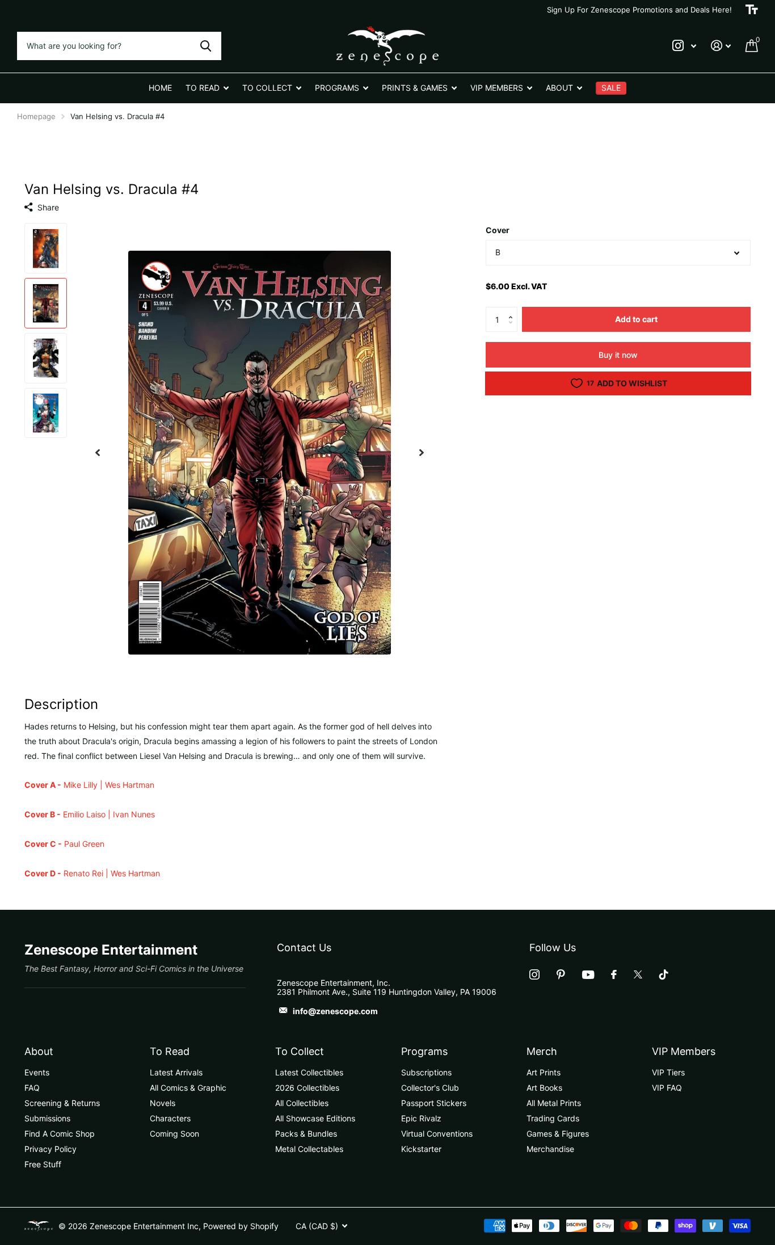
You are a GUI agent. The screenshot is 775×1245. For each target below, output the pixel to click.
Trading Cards (553, 1118)
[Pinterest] (561, 974)
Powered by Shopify (241, 1226)
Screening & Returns (62, 1103)
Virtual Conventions (437, 1133)
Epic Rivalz (421, 1118)
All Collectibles (301, 1103)
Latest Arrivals (176, 1072)
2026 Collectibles (307, 1087)
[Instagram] (534, 974)
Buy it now (618, 355)
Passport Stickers (433, 1103)
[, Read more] (684, 45)
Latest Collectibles (309, 1072)
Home (160, 87)
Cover (497, 230)
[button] (513, 310)
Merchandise (550, 1149)
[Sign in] (720, 45)
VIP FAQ (667, 1087)
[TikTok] (663, 974)
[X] (638, 974)
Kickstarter (421, 1149)
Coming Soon (174, 1133)
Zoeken (205, 46)
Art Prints (544, 1072)
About (38, 1051)
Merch (542, 1051)
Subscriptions (426, 1072)
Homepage (36, 116)
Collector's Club (430, 1087)
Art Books (544, 1087)
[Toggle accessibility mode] (751, 9)
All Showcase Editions (315, 1118)
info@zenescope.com (335, 1011)
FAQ (32, 1087)
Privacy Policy (50, 1149)
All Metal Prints (554, 1103)
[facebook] (614, 974)
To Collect (299, 1051)
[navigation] (97, 452)
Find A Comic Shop (59, 1133)
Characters (170, 1118)
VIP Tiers (668, 1072)
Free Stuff (42, 1164)
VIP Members (683, 1051)
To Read (169, 1051)
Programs (424, 1051)
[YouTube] (588, 974)
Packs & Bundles (306, 1133)
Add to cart (636, 319)
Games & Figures (558, 1133)
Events (36, 1072)
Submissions (47, 1118)
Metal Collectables (309, 1149)
